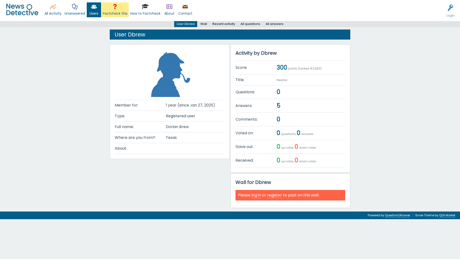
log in (256, 195)
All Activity (53, 13)
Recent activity (224, 24)
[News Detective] (22, 9)
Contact (185, 13)
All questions (250, 24)
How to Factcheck (145, 13)
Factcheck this (115, 13)
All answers (274, 24)
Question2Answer (397, 215)
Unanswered (74, 13)
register (274, 195)
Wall (203, 24)
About (169, 13)
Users (93, 13)
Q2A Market (447, 215)
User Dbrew (186, 24)
